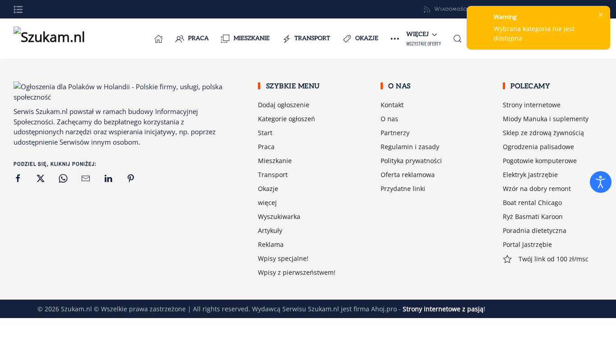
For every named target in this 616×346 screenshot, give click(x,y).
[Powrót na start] (59, 39)
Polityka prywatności (411, 160)
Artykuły (270, 230)
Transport (312, 38)
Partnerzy (395, 132)
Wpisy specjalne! (283, 258)
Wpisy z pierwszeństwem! (297, 272)
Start (265, 132)
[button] (18, 9)
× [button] (600, 14)
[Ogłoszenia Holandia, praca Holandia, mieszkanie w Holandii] (159, 39)
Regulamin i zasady (410, 146)
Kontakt (392, 104)
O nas (389, 118)
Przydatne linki (403, 188)
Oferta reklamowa (408, 174)
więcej (267, 202)
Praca (198, 38)
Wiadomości (451, 9)
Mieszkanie (252, 38)
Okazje (366, 38)
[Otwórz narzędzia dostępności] (600, 182)
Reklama (271, 244)
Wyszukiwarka (279, 216)
